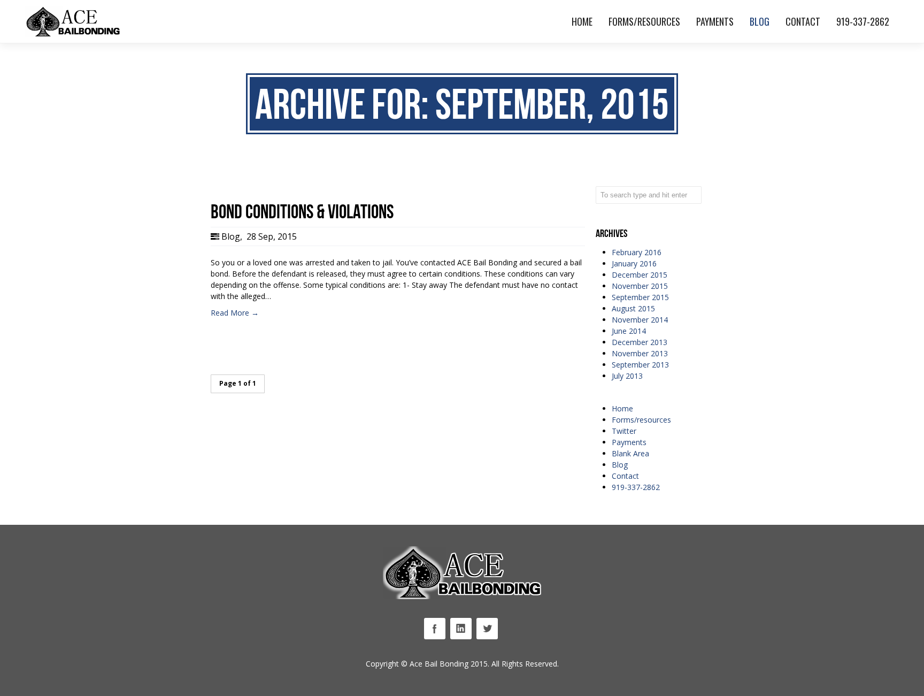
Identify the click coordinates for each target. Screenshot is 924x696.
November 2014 (640, 320)
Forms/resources (641, 420)
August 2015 (633, 308)
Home (622, 408)
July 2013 (627, 376)
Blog (230, 236)
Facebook (434, 628)
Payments (629, 442)
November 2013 (640, 353)
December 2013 (639, 342)
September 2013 (640, 365)
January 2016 (634, 263)
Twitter (624, 431)
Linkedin (461, 628)
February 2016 (636, 252)
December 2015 (639, 275)
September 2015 (640, 297)
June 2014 (629, 331)
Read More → (235, 313)
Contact (625, 476)
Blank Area (630, 453)
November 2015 (640, 286)
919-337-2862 (636, 487)
